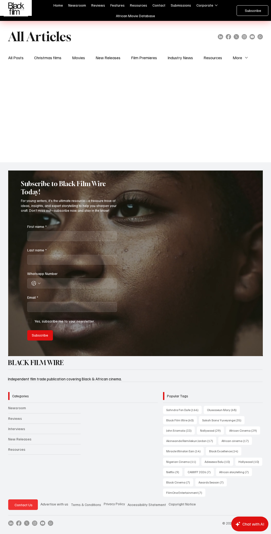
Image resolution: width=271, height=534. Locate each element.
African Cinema (244, 430)
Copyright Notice (182, 504)
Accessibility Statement (147, 504)
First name (37, 226)
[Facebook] (228, 36)
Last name (37, 250)
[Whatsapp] (260, 36)
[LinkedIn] (220, 36)
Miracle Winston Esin (185, 451)
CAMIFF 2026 (201, 472)
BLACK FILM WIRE (36, 362)
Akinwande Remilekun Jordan (191, 441)
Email (32, 297)
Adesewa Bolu (219, 461)
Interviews (16, 428)
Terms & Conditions (86, 505)
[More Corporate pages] (216, 5)
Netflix (174, 472)
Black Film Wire (181, 420)
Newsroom (17, 408)
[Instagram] (244, 36)
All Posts (16, 57)
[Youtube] (252, 36)
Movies (78, 57)
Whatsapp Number (42, 273)
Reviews (15, 418)
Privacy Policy (114, 504)
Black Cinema (179, 482)
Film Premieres (144, 57)
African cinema (237, 441)
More (237, 57)
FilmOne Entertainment (185, 492)
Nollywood (212, 430)
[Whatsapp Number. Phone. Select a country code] (36, 283)
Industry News (180, 57)
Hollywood (250, 461)
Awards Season (212, 482)
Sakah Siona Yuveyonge (223, 420)
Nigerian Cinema (182, 461)
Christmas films (47, 57)
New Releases (108, 57)
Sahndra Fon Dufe (184, 410)
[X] (236, 36)
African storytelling (235, 472)
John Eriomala (180, 430)
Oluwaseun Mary (223, 410)
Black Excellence (225, 451)
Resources (213, 57)
